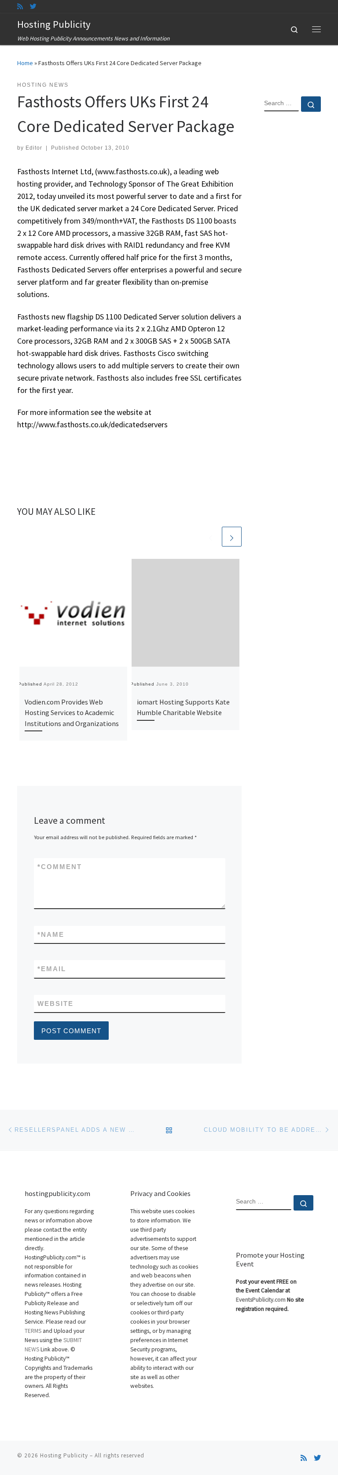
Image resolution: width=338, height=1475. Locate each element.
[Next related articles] (232, 537)
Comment (59, 866)
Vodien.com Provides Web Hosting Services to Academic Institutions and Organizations (72, 712)
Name (50, 934)
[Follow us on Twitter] (33, 6)
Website (55, 1003)
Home (25, 63)
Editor (34, 148)
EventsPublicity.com (261, 1299)
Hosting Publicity (64, 1455)
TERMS (33, 1331)
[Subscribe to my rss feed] (20, 6)
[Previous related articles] (210, 537)
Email (51, 968)
